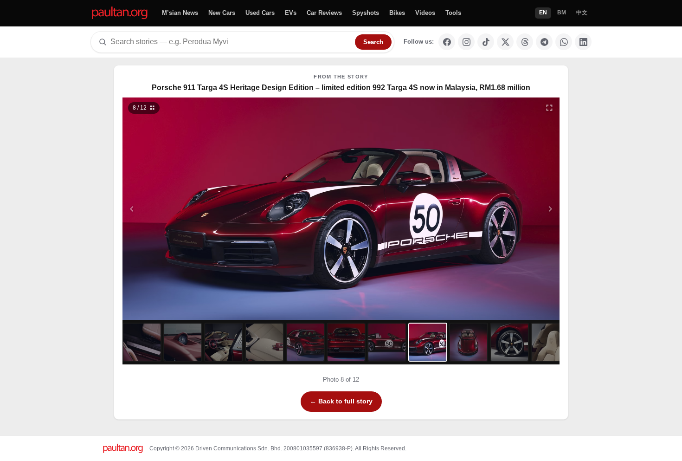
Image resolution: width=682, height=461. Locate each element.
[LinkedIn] (583, 41)
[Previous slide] (177, 208)
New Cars (221, 12)
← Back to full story (341, 401)
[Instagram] (466, 41)
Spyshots (365, 12)
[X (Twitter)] (505, 41)
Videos (425, 12)
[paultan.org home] (119, 13)
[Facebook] (446, 41)
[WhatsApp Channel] (563, 41)
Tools (453, 12)
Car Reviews (324, 12)
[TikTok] (485, 41)
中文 (581, 12)
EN (543, 12)
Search (373, 42)
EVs (290, 12)
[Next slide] (505, 208)
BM (561, 12)
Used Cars (260, 12)
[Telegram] (544, 41)
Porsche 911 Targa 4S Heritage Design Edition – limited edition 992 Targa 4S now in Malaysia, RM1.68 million (341, 87)
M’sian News (180, 12)
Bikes (397, 12)
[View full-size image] (549, 107)
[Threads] (524, 41)
